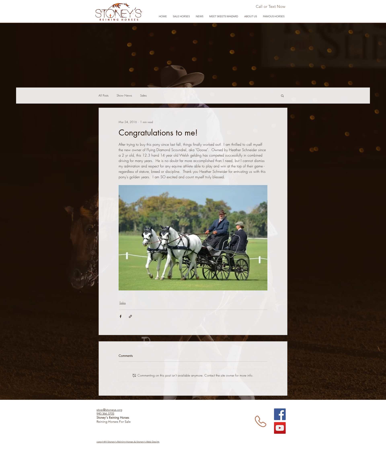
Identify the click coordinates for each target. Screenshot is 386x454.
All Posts (104, 96)
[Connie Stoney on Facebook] (280, 414)
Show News (124, 96)
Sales (143, 96)
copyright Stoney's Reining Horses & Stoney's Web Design (127, 441)
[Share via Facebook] (120, 316)
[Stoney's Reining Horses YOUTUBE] (280, 428)
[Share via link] (130, 316)
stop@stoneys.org (109, 410)
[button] (250, 16)
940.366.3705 (105, 413)
